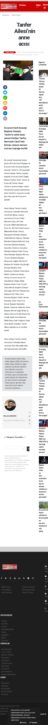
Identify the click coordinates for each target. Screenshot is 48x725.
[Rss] (25, 578)
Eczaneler (5, 658)
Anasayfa (5, 15)
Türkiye (22, 5)
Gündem (4, 624)
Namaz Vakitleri (7, 655)
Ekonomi (4, 640)
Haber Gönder (27, 592)
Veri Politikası (6, 592)
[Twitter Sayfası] (7, 578)
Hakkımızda (5, 587)
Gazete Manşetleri (8, 674)
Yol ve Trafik (6, 652)
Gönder (28, 449)
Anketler (4, 686)
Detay (24, 722)
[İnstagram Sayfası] (11, 578)
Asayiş (4, 632)
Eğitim (3, 638)
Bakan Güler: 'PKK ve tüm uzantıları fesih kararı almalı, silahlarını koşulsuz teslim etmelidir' (43, 242)
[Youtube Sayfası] (16, 578)
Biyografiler (5, 689)
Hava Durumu (6, 649)
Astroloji (4, 694)
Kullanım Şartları (28, 587)
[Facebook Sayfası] (2, 578)
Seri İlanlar (5, 669)
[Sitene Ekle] (34, 578)
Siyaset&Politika (7, 629)
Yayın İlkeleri (6, 590)
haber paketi (5, 717)
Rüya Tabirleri (6, 691)
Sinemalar (5, 666)
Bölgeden (5, 635)
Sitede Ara (5, 683)
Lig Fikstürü (5, 660)
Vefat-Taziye (16, 15)
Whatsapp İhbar (28, 590)
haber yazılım (5, 719)
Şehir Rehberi (6, 672)
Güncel (4, 627)
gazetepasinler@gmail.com (14, 420)
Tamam (34, 722)
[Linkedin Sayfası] (20, 578)
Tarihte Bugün (6, 663)
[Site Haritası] (29, 578)
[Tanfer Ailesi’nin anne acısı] (18, 70)
